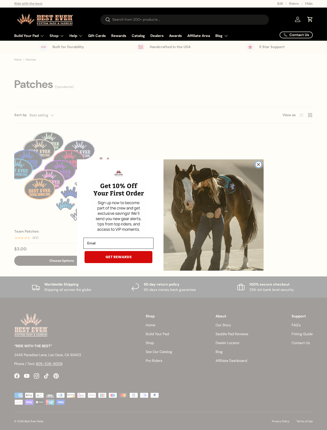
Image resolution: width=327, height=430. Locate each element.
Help (73, 35)
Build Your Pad (26, 35)
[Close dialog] (258, 164)
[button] (310, 19)
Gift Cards (97, 35)
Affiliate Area (198, 35)
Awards (175, 35)
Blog (219, 35)
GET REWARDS (118, 257)
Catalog (138, 35)
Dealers (157, 35)
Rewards (118, 35)
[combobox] (184, 19)
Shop (54, 35)
